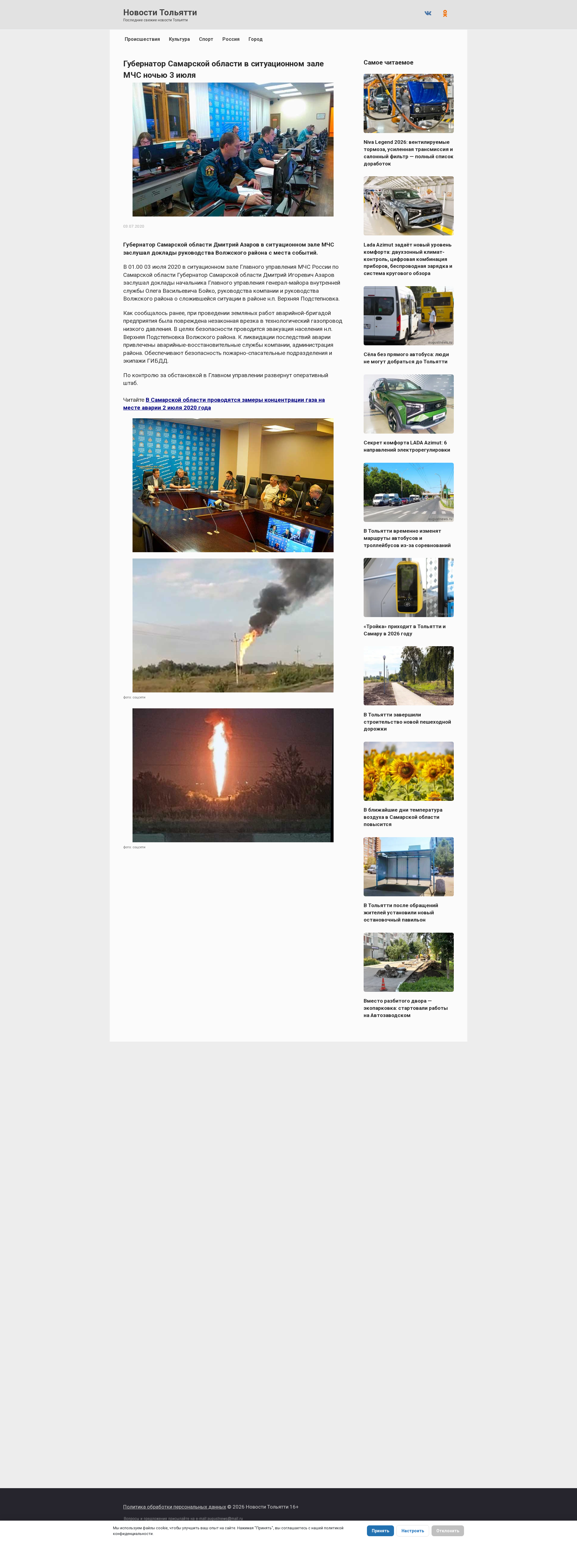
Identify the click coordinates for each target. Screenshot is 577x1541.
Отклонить (447, 1530)
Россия (231, 39)
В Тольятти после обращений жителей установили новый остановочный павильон (401, 912)
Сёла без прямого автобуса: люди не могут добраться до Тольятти (406, 358)
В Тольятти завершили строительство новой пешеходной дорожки (407, 721)
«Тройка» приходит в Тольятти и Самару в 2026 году (405, 629)
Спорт (206, 39)
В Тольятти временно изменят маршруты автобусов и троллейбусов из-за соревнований (407, 538)
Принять (380, 1530)
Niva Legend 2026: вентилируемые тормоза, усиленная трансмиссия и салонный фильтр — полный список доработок (408, 153)
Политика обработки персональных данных (174, 1507)
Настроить (412, 1530)
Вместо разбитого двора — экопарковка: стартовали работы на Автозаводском (406, 1008)
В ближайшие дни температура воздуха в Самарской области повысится (403, 817)
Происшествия (142, 39)
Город (256, 39)
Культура (179, 39)
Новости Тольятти (160, 12)
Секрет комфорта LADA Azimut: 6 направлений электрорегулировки (407, 446)
